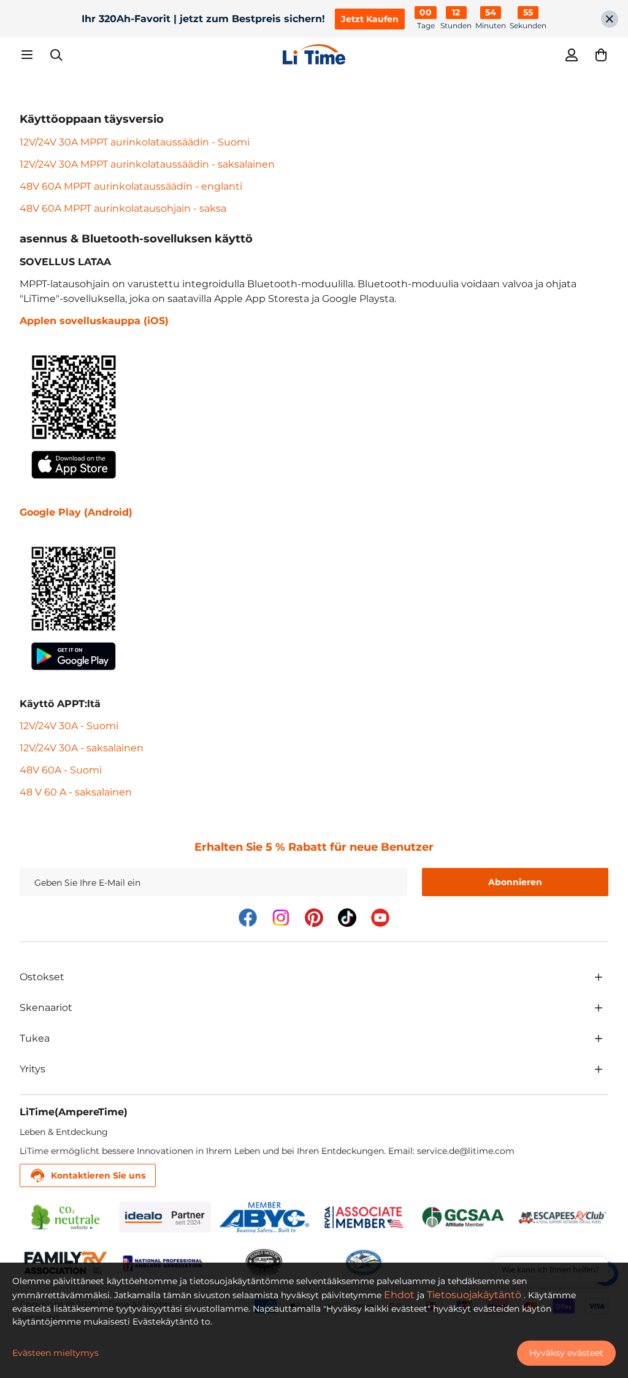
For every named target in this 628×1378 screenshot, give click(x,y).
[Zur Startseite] (314, 54)
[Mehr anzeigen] (598, 977)
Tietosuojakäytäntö (474, 1295)
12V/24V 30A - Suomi (69, 726)
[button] (601, 54)
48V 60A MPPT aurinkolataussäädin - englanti (131, 186)
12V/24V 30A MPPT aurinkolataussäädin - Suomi (135, 142)
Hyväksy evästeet (566, 1352)
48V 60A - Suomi (61, 770)
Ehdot (399, 1295)
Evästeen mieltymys (55, 1352)
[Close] (609, 19)
